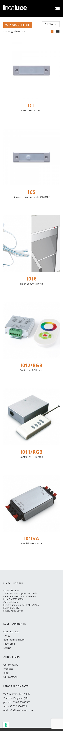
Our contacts (10, 676)
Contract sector (11, 631)
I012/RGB (31, 365)
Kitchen (7, 647)
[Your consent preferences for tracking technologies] (6, 725)
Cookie (20, 610)
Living (6, 635)
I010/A (31, 538)
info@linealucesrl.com (21, 710)
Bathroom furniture (14, 639)
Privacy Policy (9, 610)
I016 (31, 278)
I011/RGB (31, 452)
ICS (31, 192)
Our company (10, 664)
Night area (9, 643)
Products (8, 668)
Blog (5, 672)
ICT (31, 105)
